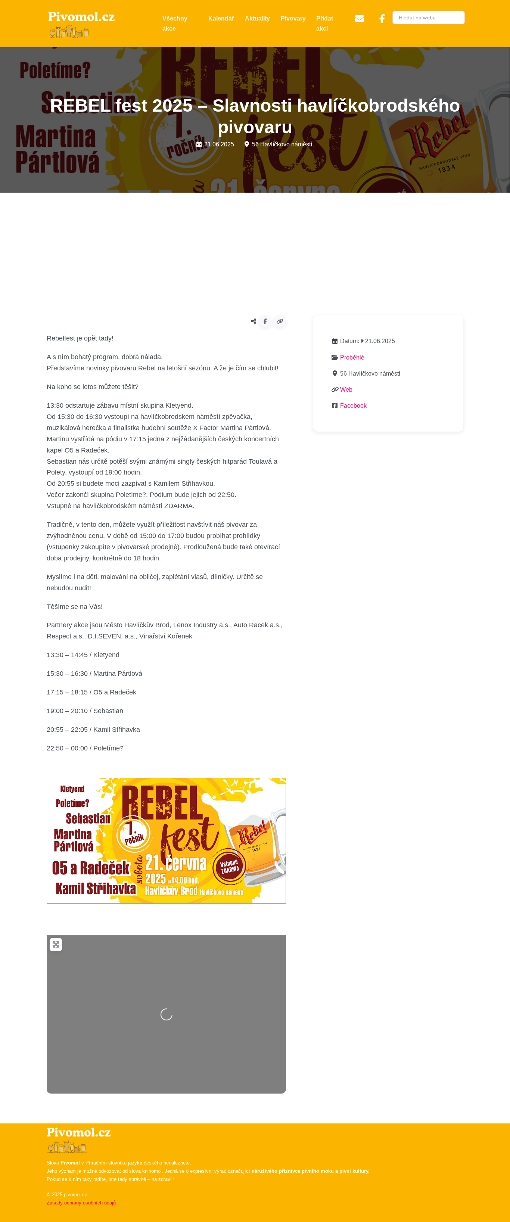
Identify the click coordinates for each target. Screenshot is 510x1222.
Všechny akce (174, 23)
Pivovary (293, 18)
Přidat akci (324, 23)
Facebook (353, 405)
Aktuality (257, 18)
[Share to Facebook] (265, 321)
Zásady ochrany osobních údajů (81, 1203)
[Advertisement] (255, 251)
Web (346, 389)
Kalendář (221, 18)
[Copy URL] (280, 321)
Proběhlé (352, 357)
